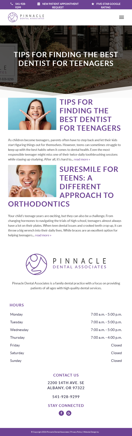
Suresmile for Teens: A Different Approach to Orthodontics (63, 186)
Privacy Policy (76, 432)
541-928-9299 (66, 397)
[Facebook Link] (61, 413)
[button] (58, 5)
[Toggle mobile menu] (121, 17)
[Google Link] (68, 413)
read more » (82, 159)
